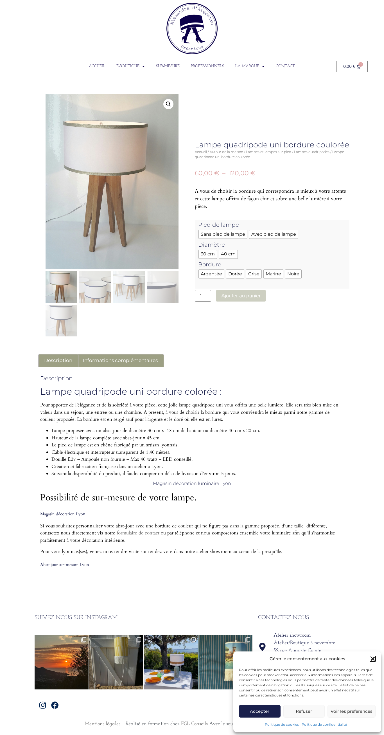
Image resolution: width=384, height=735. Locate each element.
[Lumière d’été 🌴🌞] (171, 662)
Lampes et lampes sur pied (268, 152)
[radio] (223, 234)
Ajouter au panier (241, 295)
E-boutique (127, 66)
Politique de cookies (282, 724)
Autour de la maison (226, 152)
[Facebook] (55, 705)
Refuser (304, 711)
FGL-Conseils (194, 724)
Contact (285, 66)
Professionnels (207, 66)
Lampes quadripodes (311, 152)
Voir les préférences (351, 711)
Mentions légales (102, 724)
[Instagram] (43, 705)
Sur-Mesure (168, 66)
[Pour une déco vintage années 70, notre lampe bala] (225, 662)
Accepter (259, 711)
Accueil (97, 66)
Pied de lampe (218, 225)
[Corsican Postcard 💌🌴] (62, 662)
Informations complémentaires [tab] (120, 360)
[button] (373, 659)
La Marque (247, 66)
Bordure (209, 264)
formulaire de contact (138, 533)
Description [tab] (58, 360)
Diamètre (211, 245)
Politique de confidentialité (324, 724)
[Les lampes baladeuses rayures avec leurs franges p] (116, 662)
